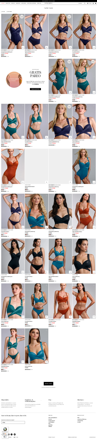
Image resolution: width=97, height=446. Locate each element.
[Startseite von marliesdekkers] (48, 3)
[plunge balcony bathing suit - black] (1, 189)
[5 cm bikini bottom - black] (25, 144)
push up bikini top (76, 141)
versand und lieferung (81, 419)
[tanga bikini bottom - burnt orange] (2, 234)
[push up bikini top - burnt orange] (73, 144)
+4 (4, 54)
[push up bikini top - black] (72, 144)
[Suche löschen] (84, 3)
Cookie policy (92, 437)
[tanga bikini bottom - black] (1, 234)
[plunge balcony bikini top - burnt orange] (26, 234)
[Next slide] (23, 31)
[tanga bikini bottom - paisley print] (3, 234)
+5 (28, 54)
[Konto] (93, 3)
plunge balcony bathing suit (6, 51)
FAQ (78, 417)
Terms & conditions (72, 437)
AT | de (90, 3)
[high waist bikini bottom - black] (1, 144)
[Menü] (8, 427)
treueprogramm (51, 420)
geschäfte (50, 425)
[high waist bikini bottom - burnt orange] (2, 144)
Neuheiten (8, 3)
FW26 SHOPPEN (35, 89)
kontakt (79, 422)
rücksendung (80, 420)
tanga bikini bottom (5, 231)
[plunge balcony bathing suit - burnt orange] (2, 189)
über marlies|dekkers (52, 417)
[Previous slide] (2, 31)
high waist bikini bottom (30, 51)
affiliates (50, 426)
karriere (50, 419)
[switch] (5, 437)
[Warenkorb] (95, 3)
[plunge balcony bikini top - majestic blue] (27, 234)
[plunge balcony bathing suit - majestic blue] (3, 189)
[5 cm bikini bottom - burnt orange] (26, 144)
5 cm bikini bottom (76, 51)
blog (49, 423)
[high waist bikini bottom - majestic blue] (3, 144)
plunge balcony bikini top (54, 51)
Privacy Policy (51, 437)
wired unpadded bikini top (54, 141)
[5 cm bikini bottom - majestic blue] (27, 144)
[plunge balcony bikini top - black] (25, 234)
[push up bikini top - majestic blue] (74, 144)
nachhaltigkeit (51, 422)
